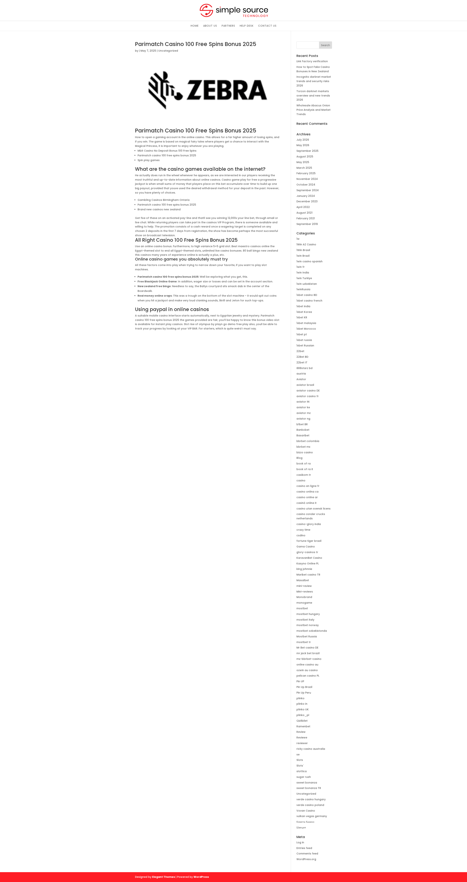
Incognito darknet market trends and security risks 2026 (313, 81)
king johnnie (304, 569)
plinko (300, 698)
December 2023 (307, 201)
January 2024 (305, 196)
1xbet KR (301, 317)
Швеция (301, 827)
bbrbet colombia (307, 441)
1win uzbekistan (306, 284)
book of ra (303, 463)
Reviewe (301, 737)
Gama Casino (305, 546)
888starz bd (304, 368)
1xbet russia (304, 340)
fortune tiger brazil (308, 541)
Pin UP (300, 681)
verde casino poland (310, 805)
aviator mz (303, 413)
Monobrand (304, 597)
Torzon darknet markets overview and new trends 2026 (313, 95)
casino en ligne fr (307, 486)
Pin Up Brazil (304, 687)
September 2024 (307, 190)
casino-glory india (308, 524)
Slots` (300, 765)
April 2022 (303, 207)
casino (300, 480)
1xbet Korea (304, 312)
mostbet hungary (308, 614)
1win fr (300, 267)
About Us (210, 26)
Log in (300, 842)
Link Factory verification (312, 61)
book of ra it (304, 469)
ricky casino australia (310, 749)
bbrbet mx (303, 447)
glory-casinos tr (307, 552)
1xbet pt (301, 334)
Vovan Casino (305, 810)
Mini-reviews (304, 591)
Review (301, 732)
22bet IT (301, 362)
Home (195, 26)
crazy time (303, 530)
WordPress (201, 877)
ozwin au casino (307, 670)
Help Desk (247, 26)
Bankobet (302, 430)
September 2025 (307, 151)
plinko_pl (302, 715)
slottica (301, 771)
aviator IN (302, 402)
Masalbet (302, 580)
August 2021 (304, 213)
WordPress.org (306, 859)
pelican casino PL (307, 676)
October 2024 (305, 184)
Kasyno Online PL (307, 563)
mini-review (304, 586)
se (298, 754)
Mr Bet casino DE (307, 647)
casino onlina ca (307, 491)
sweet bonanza (306, 782)
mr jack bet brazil (308, 653)
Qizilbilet (302, 721)
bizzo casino (304, 452)
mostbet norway (307, 625)
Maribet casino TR (308, 574)
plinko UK (302, 709)
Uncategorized (306, 794)
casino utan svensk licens (313, 508)
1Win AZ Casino (306, 244)
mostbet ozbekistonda (311, 631)
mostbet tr (303, 642)
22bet (300, 351)
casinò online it (306, 503)
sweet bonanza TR (308, 788)
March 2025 (304, 168)
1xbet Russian (305, 345)
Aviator (301, 379)
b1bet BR (302, 424)
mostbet (302, 608)
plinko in (301, 704)
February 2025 (306, 173)
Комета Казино (305, 822)
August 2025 (304, 156)
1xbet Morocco (306, 329)
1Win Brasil (303, 250)
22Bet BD (302, 357)
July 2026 (302, 140)
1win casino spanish (309, 261)
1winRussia (303, 289)
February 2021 (305, 218)
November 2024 (307, 179)
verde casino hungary (311, 799)
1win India (302, 272)
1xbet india (303, 306)
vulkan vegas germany (311, 816)
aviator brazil (305, 385)
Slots (299, 760)
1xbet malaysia (306, 323)
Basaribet (302, 435)
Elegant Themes (163, 877)
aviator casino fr (307, 396)
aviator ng (303, 418)
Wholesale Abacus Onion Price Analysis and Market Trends (313, 110)
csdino (300, 535)
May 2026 (302, 145)
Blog (299, 458)
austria (301, 373)
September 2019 (307, 224)
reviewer (302, 743)
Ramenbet (303, 726)
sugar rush (303, 777)
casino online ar (307, 497)
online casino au (307, 664)
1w (298, 239)
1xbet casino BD (306, 295)
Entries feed (304, 848)
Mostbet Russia (306, 636)
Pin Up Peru (303, 692)
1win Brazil (303, 256)
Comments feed (307, 853)
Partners (228, 26)
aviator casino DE (308, 390)
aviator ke (303, 407)
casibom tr (303, 475)
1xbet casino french (309, 300)
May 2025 (302, 162)
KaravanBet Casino (309, 558)
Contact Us (267, 26)
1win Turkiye (304, 278)
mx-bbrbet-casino (308, 659)
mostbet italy (305, 620)
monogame (304, 603)
